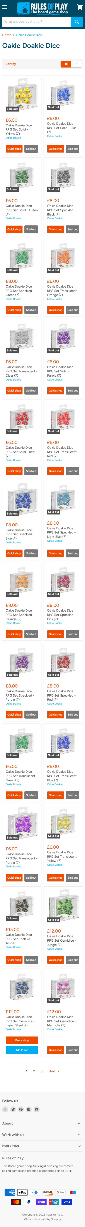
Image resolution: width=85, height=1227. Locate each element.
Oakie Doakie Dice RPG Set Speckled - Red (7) (61, 695)
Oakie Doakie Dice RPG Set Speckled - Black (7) (61, 210)
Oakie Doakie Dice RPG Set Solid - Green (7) (22, 210)
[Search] (77, 22)
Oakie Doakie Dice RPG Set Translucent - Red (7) (63, 452)
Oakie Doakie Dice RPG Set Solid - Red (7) (20, 452)
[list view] (76, 64)
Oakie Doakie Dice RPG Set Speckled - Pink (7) (61, 615)
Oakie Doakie (13, 137)
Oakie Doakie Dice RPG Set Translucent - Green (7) (21, 776)
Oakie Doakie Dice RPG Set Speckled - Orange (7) (20, 615)
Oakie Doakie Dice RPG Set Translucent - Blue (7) (63, 776)
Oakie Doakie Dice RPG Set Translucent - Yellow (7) (63, 856)
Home (6, 35)
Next (52, 1071)
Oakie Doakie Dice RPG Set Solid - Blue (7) (61, 128)
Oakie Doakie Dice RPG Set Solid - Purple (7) (60, 371)
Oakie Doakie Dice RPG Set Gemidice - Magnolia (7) (61, 1021)
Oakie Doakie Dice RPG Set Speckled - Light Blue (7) (61, 532)
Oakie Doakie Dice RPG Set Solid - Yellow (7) (19, 129)
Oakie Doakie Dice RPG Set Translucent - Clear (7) (21, 371)
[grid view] (66, 64)
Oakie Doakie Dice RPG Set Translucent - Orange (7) (63, 291)
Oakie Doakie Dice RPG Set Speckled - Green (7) (20, 291)
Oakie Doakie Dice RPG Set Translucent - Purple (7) (21, 858)
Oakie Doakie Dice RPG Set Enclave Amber (19, 939)
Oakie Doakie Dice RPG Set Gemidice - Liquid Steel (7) (20, 1021)
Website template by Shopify (42, 1219)
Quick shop (14, 148)
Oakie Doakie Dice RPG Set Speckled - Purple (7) (20, 695)
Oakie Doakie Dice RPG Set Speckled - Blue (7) (20, 534)
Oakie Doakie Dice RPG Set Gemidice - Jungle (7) (61, 940)
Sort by (11, 64)
